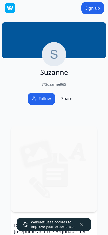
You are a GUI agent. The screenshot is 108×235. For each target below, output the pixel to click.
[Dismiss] (81, 224)
